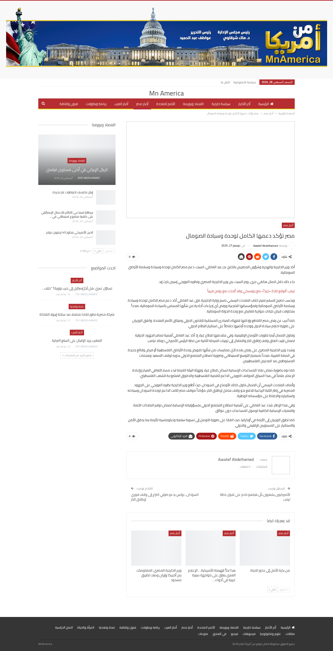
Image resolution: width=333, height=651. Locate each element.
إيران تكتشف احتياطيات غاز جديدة (73, 192)
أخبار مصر (142, 104)
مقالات (290, 634)
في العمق (219, 634)
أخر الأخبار (244, 104)
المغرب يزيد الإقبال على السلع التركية (77, 340)
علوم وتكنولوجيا (270, 634)
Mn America (166, 93)
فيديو (234, 634)
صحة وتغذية (77, 306)
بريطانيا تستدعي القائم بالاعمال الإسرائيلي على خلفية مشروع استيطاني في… (67, 214)
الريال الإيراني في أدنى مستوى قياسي (77, 169)
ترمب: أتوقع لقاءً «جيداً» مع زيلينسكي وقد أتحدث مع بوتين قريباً (251, 291)
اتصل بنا (225, 82)
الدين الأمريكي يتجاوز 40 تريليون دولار (69, 232)
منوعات (203, 634)
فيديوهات (249, 634)
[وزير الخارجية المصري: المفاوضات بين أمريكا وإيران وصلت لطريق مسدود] (156, 548)
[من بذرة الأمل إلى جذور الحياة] (265, 548)
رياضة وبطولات (96, 104)
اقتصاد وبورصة (193, 104)
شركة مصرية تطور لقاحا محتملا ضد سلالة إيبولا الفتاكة (76, 314)
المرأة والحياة (85, 627)
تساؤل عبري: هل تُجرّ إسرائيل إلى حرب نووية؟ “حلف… (77, 288)
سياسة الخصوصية (244, 82)
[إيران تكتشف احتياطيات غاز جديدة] (106, 197)
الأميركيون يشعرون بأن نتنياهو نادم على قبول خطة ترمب (255, 497)
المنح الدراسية (64, 627)
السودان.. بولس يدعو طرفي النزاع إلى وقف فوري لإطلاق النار (164, 497)
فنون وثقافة (69, 104)
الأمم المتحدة (165, 104)
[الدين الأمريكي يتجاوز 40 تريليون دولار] (106, 237)
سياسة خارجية (221, 104)
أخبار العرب (121, 104)
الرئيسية (263, 104)
